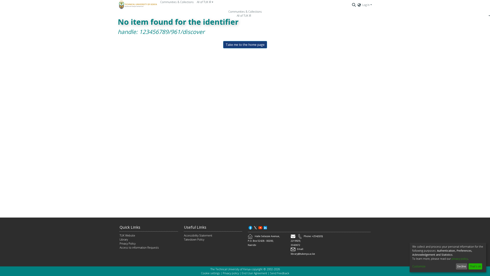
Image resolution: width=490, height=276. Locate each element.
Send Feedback (279, 273)
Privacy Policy (128, 243)
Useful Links (195, 227)
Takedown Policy (194, 239)
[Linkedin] (265, 227)
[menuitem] (205, 2)
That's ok (475, 266)
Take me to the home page (245, 45)
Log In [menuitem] (366, 5)
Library (124, 239)
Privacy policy (231, 273)
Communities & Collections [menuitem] (177, 2)
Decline (461, 266)
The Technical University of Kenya (230, 269)
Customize (418, 266)
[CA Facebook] (250, 227)
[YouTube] (260, 227)
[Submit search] (354, 4)
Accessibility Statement (198, 235)
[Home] (137, 5)
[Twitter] (255, 227)
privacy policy (460, 258)
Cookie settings (210, 273)
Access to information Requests (139, 247)
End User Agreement (254, 273)
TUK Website (127, 235)
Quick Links (130, 227)
